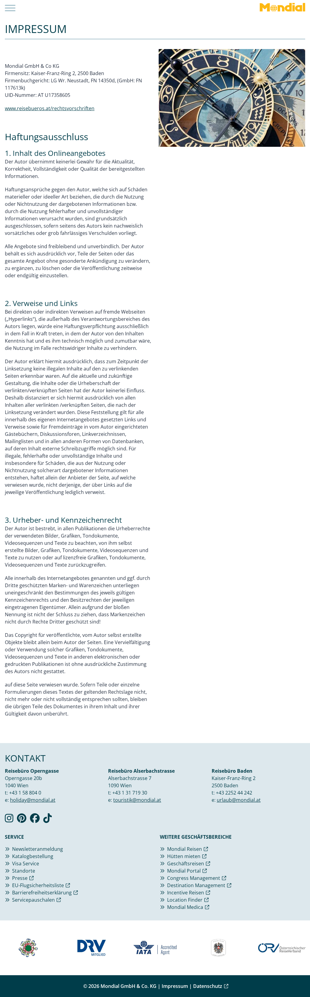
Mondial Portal (184, 870)
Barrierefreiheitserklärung (42, 892)
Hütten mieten (183, 856)
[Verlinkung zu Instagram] (9, 820)
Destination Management (196, 885)
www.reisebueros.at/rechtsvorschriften (49, 108)
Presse (20, 878)
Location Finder (185, 900)
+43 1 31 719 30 (129, 792)
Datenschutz (207, 986)
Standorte (23, 870)
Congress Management (193, 878)
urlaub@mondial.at (239, 800)
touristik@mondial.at (137, 800)
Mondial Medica (185, 907)
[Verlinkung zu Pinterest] (21, 820)
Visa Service (25, 863)
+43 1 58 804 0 (25, 792)
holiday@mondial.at (32, 800)
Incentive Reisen (185, 892)
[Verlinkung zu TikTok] (47, 820)
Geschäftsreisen (185, 863)
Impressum (175, 986)
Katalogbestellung (32, 856)
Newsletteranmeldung (37, 849)
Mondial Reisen (184, 849)
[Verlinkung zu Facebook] (35, 820)
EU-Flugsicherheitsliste (38, 885)
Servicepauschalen (33, 900)
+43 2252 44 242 (234, 792)
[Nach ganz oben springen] (290, 977)
